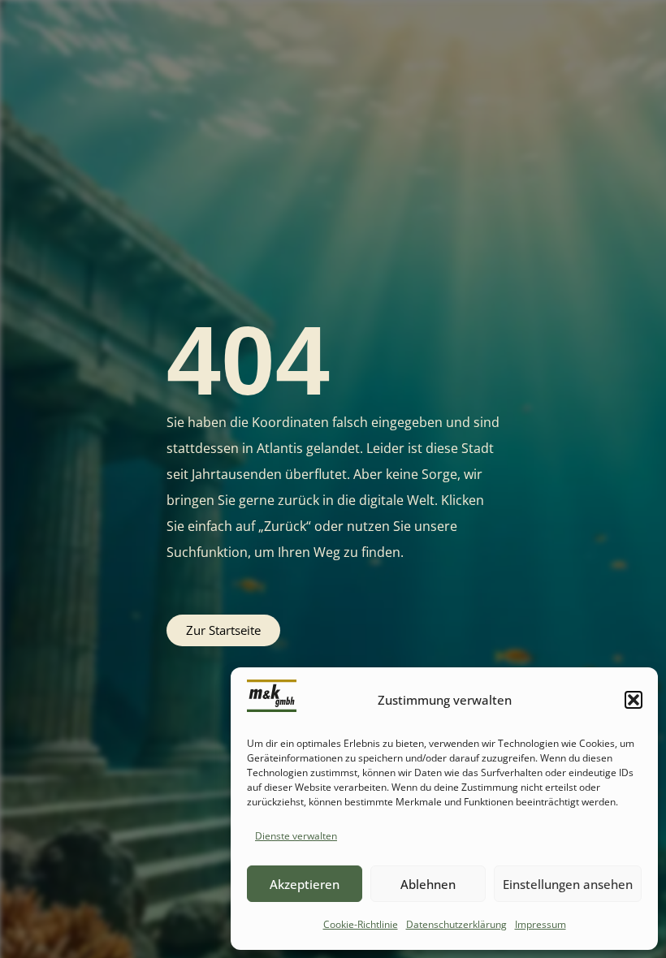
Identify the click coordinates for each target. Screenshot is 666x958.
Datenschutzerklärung (456, 924)
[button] (633, 700)
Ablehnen (428, 884)
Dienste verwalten (296, 836)
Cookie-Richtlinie (360, 924)
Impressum (540, 924)
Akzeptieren (304, 884)
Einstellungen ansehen (568, 884)
